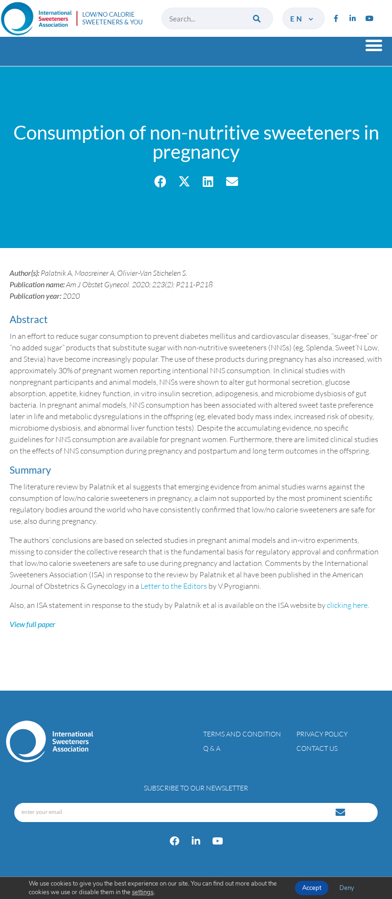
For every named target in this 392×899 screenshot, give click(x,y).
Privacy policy (322, 734)
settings (142, 892)
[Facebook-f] (335, 18)
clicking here (347, 605)
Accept (311, 888)
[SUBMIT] (341, 812)
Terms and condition (242, 734)
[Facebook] (174, 841)
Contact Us (317, 748)
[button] (373, 45)
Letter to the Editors (174, 586)
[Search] (257, 18)
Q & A (211, 748)
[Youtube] (369, 18)
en (298, 18)
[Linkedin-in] (352, 18)
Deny (346, 888)
